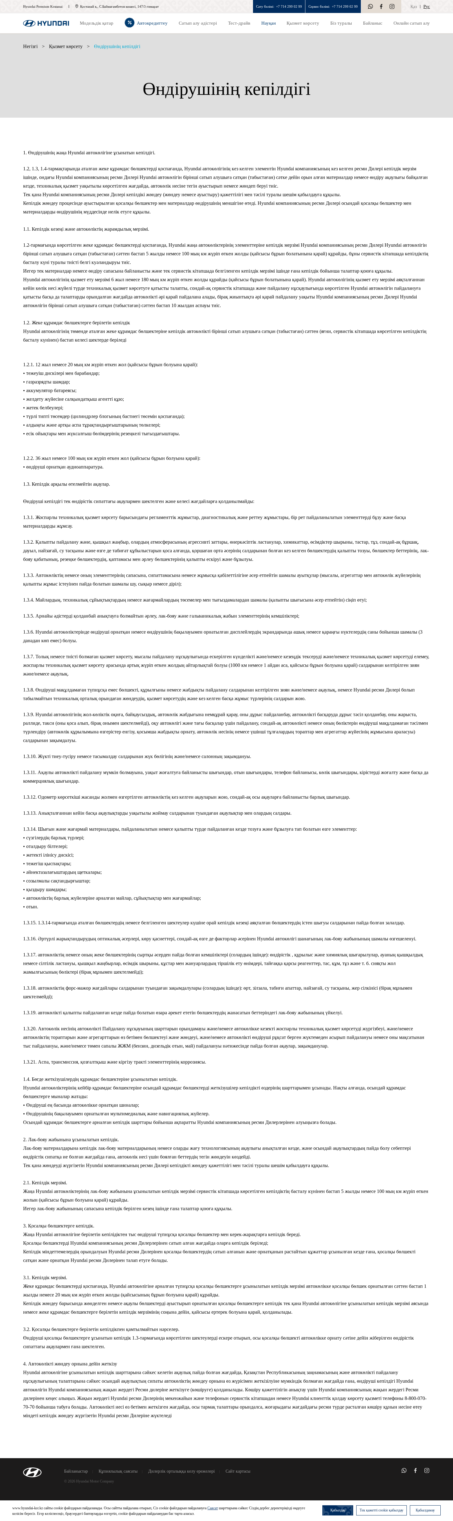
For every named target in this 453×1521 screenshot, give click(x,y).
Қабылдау (337, 1510)
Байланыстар (76, 1471)
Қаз (413, 6)
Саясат (212, 1508)
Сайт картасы (238, 1471)
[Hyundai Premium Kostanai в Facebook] (381, 6)
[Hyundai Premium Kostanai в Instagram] (392, 6)
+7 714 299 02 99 (289, 6)
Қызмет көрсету (66, 46)
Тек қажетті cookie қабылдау (381, 1510)
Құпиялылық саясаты (118, 1471)
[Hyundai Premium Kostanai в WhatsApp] (370, 6)
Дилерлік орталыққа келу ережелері (181, 1471)
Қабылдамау (425, 1510)
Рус (426, 6)
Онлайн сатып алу (412, 23)
